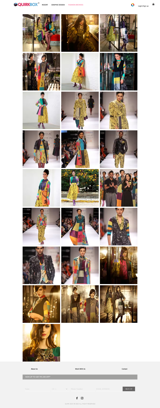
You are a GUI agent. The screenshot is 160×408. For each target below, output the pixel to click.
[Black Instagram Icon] (82, 398)
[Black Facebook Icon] (77, 398)
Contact (124, 369)
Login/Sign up (143, 6)
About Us (34, 369)
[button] (153, 4)
